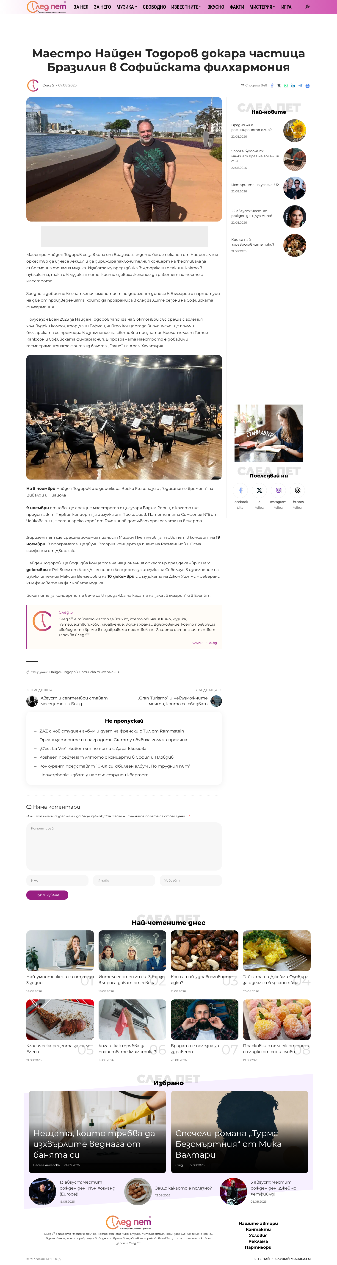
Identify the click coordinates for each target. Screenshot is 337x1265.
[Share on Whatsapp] (286, 85)
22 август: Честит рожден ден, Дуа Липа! (251, 213)
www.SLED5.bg (205, 643)
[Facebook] (240, 496)
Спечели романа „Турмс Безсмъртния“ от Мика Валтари (228, 1144)
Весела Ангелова (46, 1165)
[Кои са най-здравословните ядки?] (294, 245)
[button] (307, 7)
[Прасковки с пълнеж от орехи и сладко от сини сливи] (277, 1019)
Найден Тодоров (63, 672)
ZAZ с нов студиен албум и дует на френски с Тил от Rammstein (111, 731)
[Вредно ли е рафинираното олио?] (294, 130)
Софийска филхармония (99, 672)
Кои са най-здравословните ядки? (252, 242)
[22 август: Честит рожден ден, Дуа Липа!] (294, 216)
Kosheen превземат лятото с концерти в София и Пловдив (106, 757)
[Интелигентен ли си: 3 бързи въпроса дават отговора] (132, 950)
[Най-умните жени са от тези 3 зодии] (60, 950)
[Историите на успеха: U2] (294, 188)
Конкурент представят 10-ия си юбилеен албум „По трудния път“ (115, 766)
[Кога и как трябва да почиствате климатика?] (132, 1019)
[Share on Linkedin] (293, 85)
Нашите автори (258, 1223)
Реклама (258, 1241)
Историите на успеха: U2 (255, 185)
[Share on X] (279, 85)
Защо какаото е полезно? (183, 1188)
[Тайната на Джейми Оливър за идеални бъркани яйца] (277, 950)
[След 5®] (46, 7)
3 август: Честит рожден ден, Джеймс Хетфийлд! (273, 1188)
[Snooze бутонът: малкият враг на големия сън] (294, 159)
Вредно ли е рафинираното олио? (251, 127)
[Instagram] (278, 496)
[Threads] (297, 496)
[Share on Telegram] (300, 85)
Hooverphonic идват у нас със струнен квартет (94, 774)
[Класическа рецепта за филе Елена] (60, 1019)
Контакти (258, 1229)
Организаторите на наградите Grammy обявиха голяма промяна (113, 739)
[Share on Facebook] (272, 85)
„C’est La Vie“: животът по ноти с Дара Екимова (92, 748)
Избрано (168, 1083)
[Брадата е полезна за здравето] (204, 1019)
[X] (259, 496)
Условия (258, 1235)
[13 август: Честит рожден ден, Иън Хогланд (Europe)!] (42, 1191)
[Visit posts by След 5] (33, 85)
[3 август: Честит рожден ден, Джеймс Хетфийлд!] (233, 1191)
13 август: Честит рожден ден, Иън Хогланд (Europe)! (87, 1188)
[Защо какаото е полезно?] (138, 1191)
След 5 (48, 85)
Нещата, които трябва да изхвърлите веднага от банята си (94, 1144)
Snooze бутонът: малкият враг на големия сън (255, 156)
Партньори (258, 1247)
